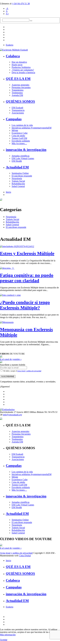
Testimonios (17, 92)
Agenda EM (17, 95)
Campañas (14, 119)
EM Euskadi (17, 107)
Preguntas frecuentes (21, 87)
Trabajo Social (18, 181)
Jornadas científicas (20, 156)
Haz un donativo (19, 62)
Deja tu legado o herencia (23, 72)
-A (7, 8)
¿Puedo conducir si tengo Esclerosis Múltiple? (25, 305)
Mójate (15, 130)
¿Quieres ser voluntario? (23, 70)
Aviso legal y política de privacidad (29, 371)
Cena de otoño (18, 135)
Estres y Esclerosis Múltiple (27, 253)
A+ (7, 13)
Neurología (17, 178)
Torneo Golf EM (19, 138)
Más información (8, 634)
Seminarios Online (20, 173)
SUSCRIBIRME (7, 376)
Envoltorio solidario (21, 141)
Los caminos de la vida (22, 125)
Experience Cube (20, 133)
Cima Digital (25, 555)
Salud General (18, 186)
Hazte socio (17, 64)
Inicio (8, 192)
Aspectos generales (20, 85)
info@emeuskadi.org (12, 414)
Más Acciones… (19, 143)
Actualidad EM (17, 167)
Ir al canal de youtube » (11, 359)
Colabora (13, 56)
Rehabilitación (18, 183)
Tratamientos (17, 90)
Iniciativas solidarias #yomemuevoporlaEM (31, 128)
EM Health (17, 161)
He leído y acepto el (22, 371)
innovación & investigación (26, 150)
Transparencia (18, 110)
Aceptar (3, 639)
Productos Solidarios (21, 67)
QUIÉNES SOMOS (20, 101)
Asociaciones (18, 113)
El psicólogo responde (22, 176)
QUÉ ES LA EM (18, 79)
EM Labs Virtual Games (23, 158)
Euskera (9, 45)
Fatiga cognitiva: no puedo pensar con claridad (26, 278)
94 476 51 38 (21, 3)
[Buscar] (31, 20)
